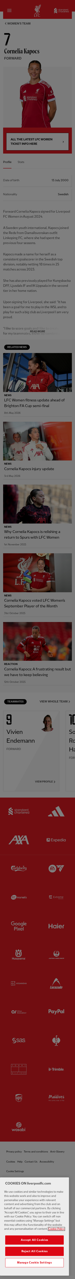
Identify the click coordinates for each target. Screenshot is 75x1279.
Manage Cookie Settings (34, 1262)
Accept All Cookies (34, 1240)
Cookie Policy (56, 1228)
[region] (34, 1226)
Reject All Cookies (34, 1251)
